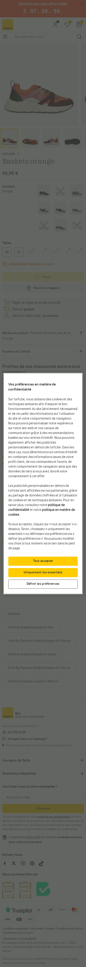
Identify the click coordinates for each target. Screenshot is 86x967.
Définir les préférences (43, 583)
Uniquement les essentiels (43, 572)
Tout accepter (43, 561)
